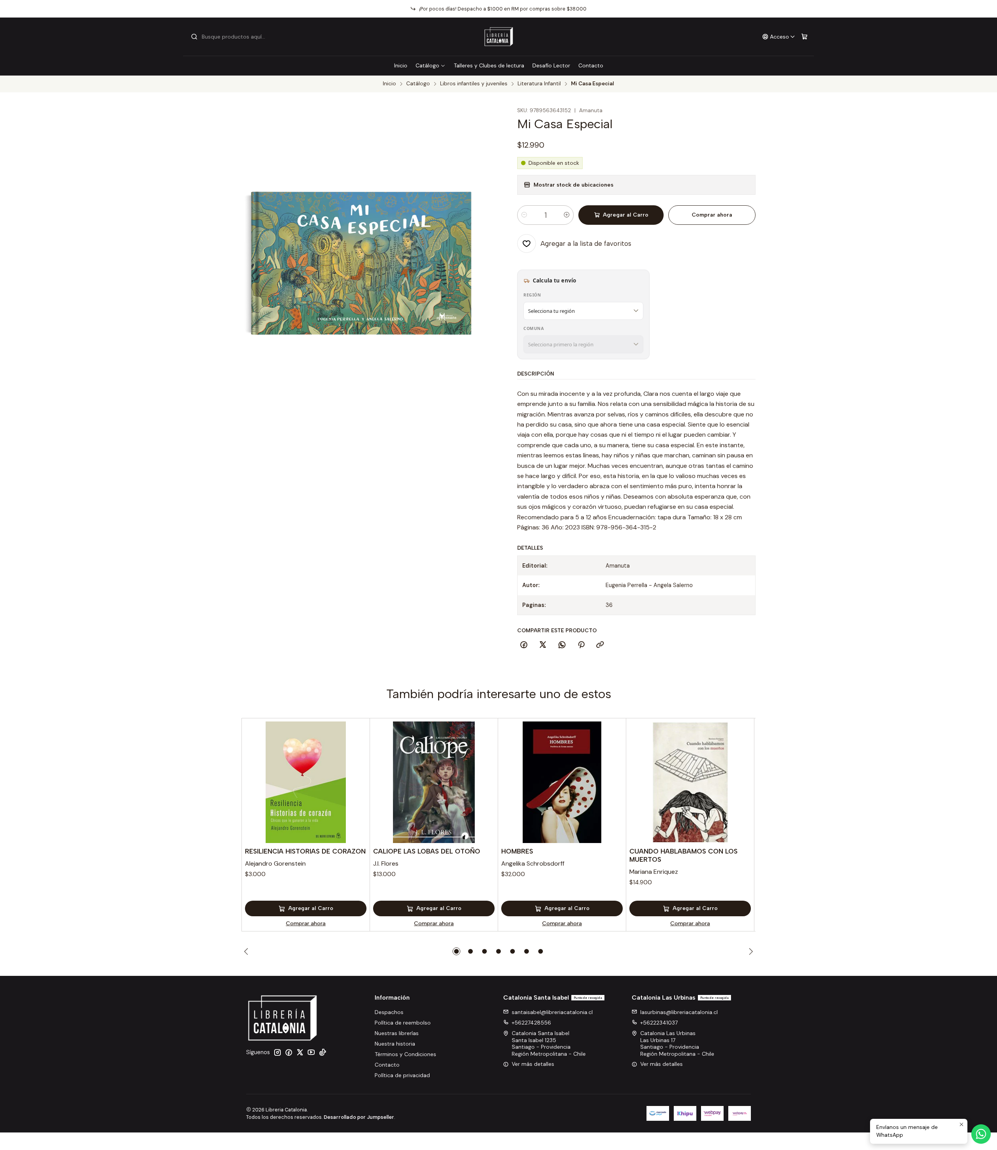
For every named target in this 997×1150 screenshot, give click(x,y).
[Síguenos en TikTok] (322, 1052)
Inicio (400, 65)
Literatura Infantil (539, 83)
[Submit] (194, 36)
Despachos (389, 1012)
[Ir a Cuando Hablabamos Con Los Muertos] (690, 782)
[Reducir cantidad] (524, 215)
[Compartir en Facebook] (523, 645)
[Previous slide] (247, 951)
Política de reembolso (403, 1022)
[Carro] (804, 36)
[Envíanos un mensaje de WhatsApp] (981, 1134)
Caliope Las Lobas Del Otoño (426, 851)
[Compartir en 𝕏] (543, 645)
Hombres (517, 851)
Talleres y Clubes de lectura (489, 65)
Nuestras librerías (397, 1033)
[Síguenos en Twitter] (300, 1052)
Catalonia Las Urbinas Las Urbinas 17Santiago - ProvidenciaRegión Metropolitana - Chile (677, 1043)
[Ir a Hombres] (562, 782)
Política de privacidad (402, 1075)
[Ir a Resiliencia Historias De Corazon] (305, 782)
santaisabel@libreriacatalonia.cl (552, 1012)
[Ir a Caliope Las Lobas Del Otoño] (434, 782)
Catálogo (427, 65)
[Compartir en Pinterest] (581, 645)
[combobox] (230, 36)
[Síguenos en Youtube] (311, 1052)
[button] (456, 951)
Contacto (590, 65)
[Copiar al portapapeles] (600, 645)
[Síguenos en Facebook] (288, 1052)
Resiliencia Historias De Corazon (305, 851)
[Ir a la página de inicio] (499, 36)
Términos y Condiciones (405, 1054)
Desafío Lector (551, 65)
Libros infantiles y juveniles (473, 83)
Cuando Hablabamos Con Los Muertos (683, 855)
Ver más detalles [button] (533, 1063)
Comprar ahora (712, 215)
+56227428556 (531, 1022)
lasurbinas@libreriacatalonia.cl (679, 1012)
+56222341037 (659, 1022)
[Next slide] (750, 951)
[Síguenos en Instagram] (277, 1052)
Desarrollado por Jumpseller (359, 1117)
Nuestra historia (395, 1043)
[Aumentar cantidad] (566, 215)
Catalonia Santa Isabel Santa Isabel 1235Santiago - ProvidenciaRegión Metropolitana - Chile (549, 1043)
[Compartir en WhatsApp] (562, 645)
